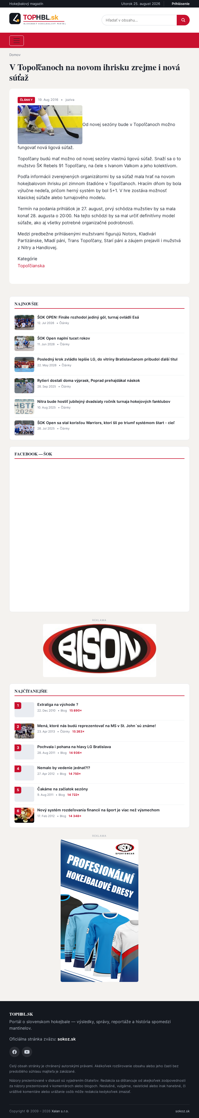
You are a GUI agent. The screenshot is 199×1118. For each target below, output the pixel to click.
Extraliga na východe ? (57, 704)
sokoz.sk (67, 1039)
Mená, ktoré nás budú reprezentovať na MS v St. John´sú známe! (96, 725)
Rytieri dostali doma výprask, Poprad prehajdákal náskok (88, 380)
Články (26, 100)
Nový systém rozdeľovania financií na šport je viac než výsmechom (98, 810)
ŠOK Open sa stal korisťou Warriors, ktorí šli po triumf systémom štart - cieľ (106, 422)
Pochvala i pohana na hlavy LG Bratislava (74, 746)
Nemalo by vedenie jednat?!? (63, 767)
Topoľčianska (31, 265)
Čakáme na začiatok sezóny (62, 789)
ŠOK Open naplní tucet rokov (63, 338)
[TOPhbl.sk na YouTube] (27, 1052)
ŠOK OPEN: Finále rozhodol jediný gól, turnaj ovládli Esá (88, 317)
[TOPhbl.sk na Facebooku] (14, 1052)
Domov (14, 55)
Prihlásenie (181, 4)
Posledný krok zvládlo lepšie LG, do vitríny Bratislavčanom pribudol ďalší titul (107, 359)
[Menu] (16, 41)
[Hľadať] (183, 20)
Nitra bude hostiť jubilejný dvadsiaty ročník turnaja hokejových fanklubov (103, 401)
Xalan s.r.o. (60, 1111)
